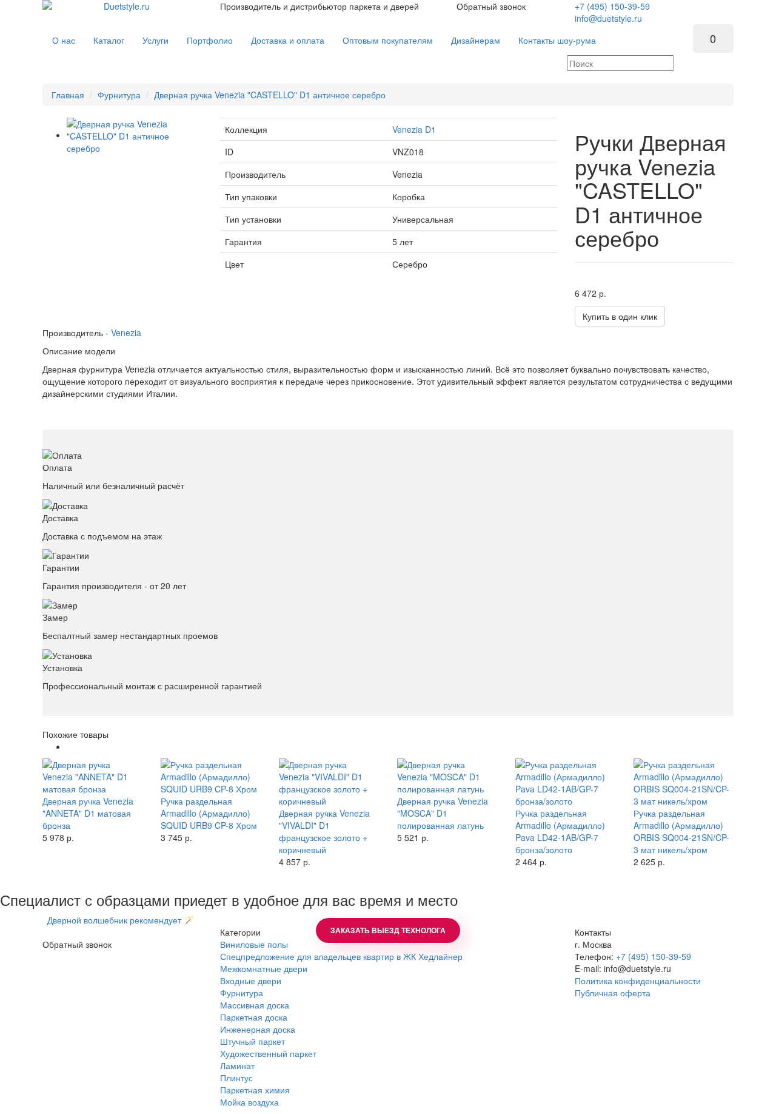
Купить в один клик (620, 316)
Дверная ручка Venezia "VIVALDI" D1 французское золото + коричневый (324, 831)
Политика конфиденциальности (638, 980)
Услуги (155, 40)
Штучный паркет (252, 1041)
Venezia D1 (414, 129)
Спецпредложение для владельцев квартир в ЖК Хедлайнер (341, 956)
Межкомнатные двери (263, 968)
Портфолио (210, 40)
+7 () (612, 6)
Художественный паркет (268, 1053)
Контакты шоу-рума (557, 40)
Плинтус (236, 1078)
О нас (63, 40)
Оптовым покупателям (388, 40)
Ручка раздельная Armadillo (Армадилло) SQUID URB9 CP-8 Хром (209, 813)
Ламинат (237, 1065)
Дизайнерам (475, 40)
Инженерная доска (257, 1029)
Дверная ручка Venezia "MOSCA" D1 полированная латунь (442, 813)
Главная (68, 95)
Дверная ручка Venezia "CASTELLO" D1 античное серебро (270, 95)
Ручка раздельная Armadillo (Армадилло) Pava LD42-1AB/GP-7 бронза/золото (560, 831)
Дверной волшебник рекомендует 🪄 (118, 920)
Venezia (126, 332)
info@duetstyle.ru (608, 18)
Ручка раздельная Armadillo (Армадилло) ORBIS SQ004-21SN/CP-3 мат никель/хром (681, 831)
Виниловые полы (254, 944)
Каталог (108, 40)
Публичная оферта (613, 993)
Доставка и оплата (287, 40)
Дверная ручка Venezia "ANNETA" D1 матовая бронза (87, 813)
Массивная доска (254, 1005)
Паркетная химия (255, 1090)
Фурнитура (119, 95)
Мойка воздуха (249, 1102)
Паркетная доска (253, 1017)
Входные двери (250, 980)
